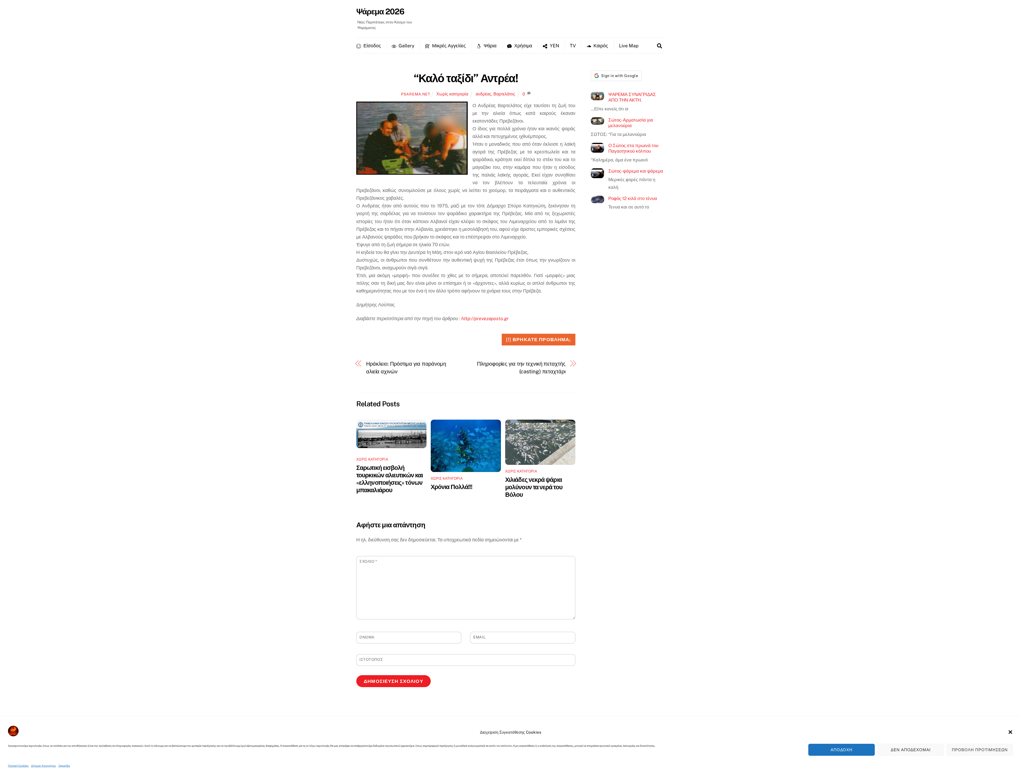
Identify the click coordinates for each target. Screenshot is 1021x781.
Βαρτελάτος (504, 94)
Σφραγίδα (64, 765)
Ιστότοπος (371, 659)
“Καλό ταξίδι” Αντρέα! (466, 78)
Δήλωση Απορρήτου (43, 765)
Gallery (405, 45)
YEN (554, 45)
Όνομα (366, 637)
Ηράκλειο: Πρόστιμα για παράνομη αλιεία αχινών (406, 368)
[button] (1010, 732)
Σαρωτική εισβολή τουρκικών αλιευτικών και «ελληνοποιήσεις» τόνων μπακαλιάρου (389, 479)
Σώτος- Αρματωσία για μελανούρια (630, 122)
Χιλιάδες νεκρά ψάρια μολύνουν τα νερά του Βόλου (533, 487)
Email (479, 637)
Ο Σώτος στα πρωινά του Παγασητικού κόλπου (633, 148)
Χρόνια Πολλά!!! (451, 486)
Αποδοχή (842, 749)
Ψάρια (489, 45)
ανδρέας (483, 94)
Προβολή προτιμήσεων (980, 749)
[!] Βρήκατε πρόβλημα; (538, 339)
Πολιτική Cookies (18, 765)
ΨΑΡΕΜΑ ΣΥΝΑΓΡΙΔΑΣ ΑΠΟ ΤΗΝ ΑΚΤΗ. (632, 97)
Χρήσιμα (522, 45)
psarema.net (415, 94)
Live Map (628, 45)
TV (573, 45)
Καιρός (600, 45)
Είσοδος (371, 45)
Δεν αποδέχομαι (911, 749)
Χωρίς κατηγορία (452, 94)
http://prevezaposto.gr (485, 318)
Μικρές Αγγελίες (448, 45)
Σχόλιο (368, 561)
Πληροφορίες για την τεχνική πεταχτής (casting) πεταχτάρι (521, 368)
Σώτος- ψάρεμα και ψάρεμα (635, 171)
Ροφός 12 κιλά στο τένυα (632, 198)
